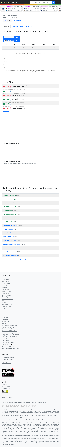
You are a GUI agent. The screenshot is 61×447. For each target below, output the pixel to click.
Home (4, 278)
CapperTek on (6, 344)
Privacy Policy (6, 386)
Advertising (5, 321)
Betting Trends (6, 291)
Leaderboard (6, 283)
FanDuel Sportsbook (8, 359)
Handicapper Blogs (7, 333)
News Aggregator (7, 299)
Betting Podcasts (7, 301)
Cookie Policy (6, 388)
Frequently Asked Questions (10, 335)
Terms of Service (7, 384)
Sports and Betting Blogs (9, 331)
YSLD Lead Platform (8, 340)
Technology (5, 317)
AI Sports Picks (6, 363)
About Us (4, 303)
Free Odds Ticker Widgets (9, 337)
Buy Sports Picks (7, 305)
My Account (5, 280)
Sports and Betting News (9, 329)
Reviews (30, 26)
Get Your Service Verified (9, 325)
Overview (7, 26)
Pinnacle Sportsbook (8, 357)
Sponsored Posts (7, 323)
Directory (5, 285)
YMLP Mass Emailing (8, 342)
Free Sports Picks (7, 338)
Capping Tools (6, 289)
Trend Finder (6, 293)
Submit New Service (8, 327)
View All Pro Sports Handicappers (31, 260)
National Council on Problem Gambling (37, 420)
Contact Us (5, 308)
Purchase (15, 26)
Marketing (5, 319)
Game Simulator (7, 295)
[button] (58, 2)
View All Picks (6, 111)
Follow (8, 20)
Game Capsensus (7, 297)
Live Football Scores (8, 361)
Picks (22, 26)
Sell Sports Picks (7, 306)
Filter (11, 37)
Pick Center (5, 281)
